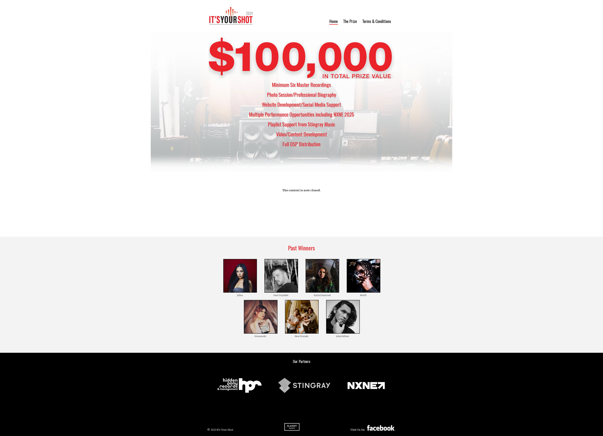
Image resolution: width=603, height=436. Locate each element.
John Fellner (342, 336)
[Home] (231, 16)
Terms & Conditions (376, 21)
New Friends (301, 336)
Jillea (240, 295)
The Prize (350, 21)
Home (333, 21)
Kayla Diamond (322, 295)
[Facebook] (381, 428)
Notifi (363, 295)
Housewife (260, 336)
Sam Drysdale (280, 295)
